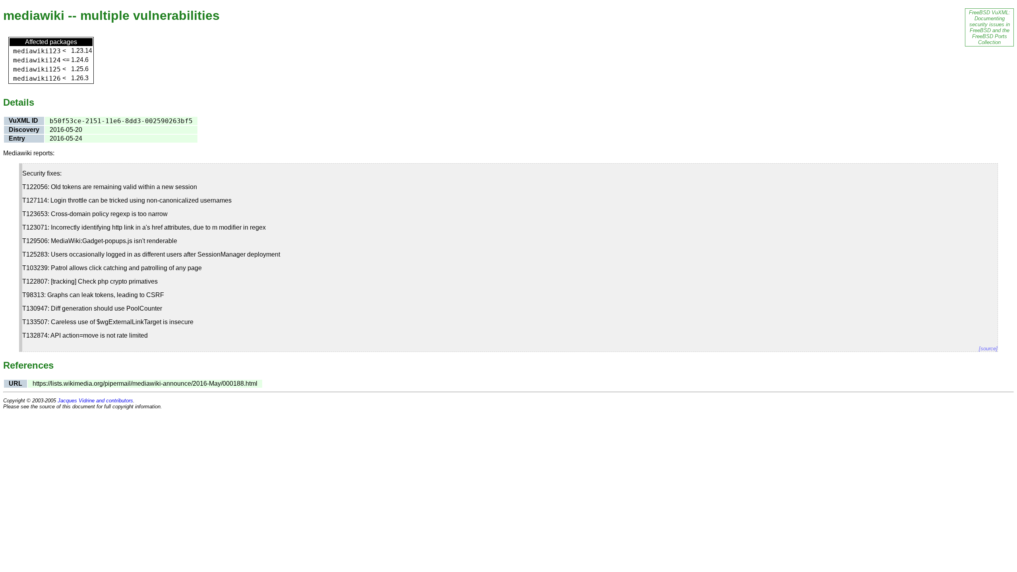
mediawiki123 (37, 51)
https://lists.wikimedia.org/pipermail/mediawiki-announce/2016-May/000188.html (145, 383)
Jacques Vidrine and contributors (95, 401)
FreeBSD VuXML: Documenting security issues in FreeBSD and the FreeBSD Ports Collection (989, 27)
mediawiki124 (37, 60)
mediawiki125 (37, 69)
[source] (988, 349)
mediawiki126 (37, 78)
